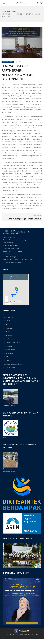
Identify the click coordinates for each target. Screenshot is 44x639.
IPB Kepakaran (8, 335)
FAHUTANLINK (8, 317)
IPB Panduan (7, 346)
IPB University (7, 360)
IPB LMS (6, 339)
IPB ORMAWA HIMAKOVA (11, 342)
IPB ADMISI (7, 321)
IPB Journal (6, 332)
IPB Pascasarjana (9, 350)
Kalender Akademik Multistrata (13, 364)
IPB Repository (8, 353)
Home (4, 11)
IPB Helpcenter (8, 328)
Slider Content (11, 11)
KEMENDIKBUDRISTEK (11, 368)
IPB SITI (5, 357)
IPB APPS (6, 324)
